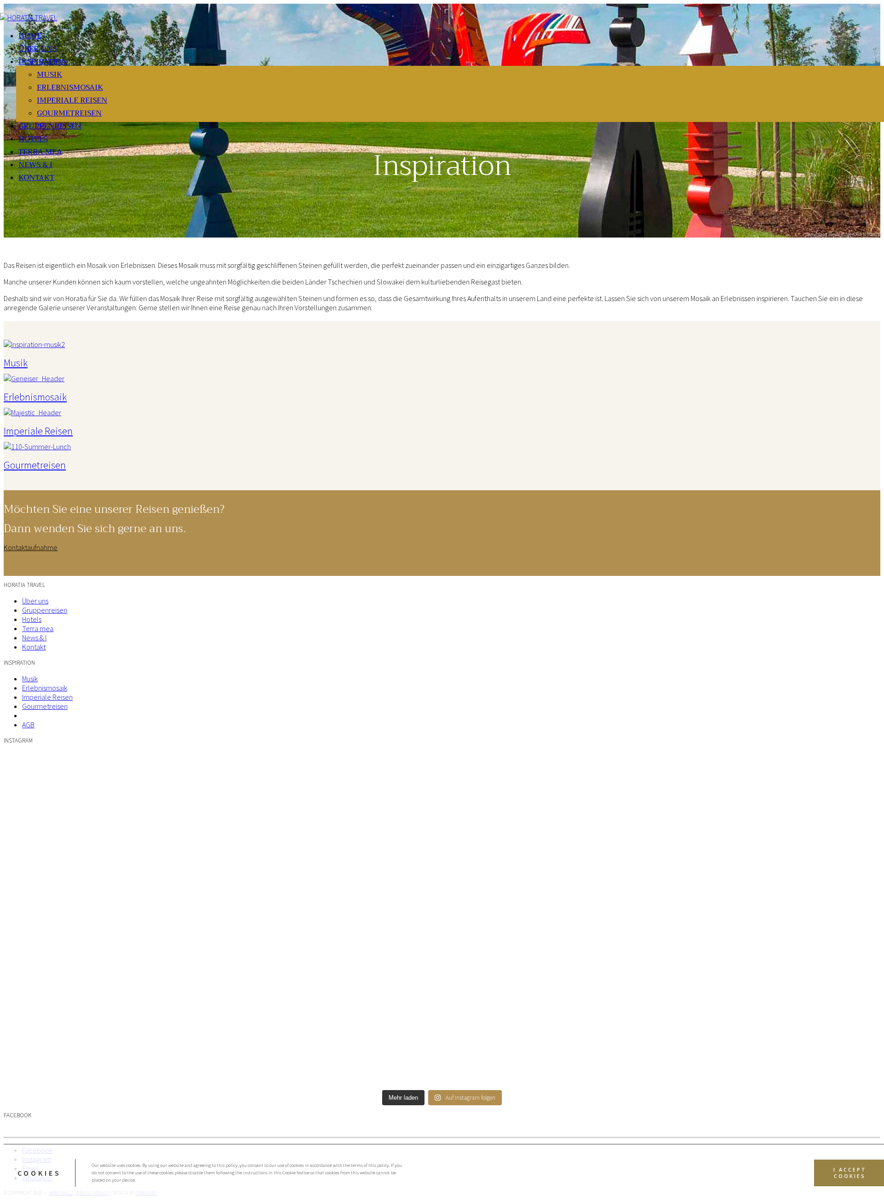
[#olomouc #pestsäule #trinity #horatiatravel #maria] (149, 1000)
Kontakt (34, 646)
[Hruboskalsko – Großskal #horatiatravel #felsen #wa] (149, 759)
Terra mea (37, 628)
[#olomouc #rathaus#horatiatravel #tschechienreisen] (734, 1000)
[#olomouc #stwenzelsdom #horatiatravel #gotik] (441, 1000)
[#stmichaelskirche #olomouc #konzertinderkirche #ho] (734, 836)
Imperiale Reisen (38, 430)
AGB (28, 724)
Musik (16, 362)
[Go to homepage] (28, 17)
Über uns (35, 600)
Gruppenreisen (44, 610)
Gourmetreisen (35, 464)
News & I (34, 637)
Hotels (31, 619)
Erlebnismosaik (35, 396)
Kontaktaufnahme (31, 547)
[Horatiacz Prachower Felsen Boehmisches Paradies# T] (441, 836)
